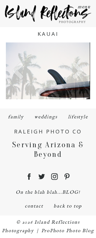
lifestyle (78, 117)
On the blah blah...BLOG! (48, 192)
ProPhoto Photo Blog (67, 231)
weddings (45, 117)
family (16, 117)
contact (34, 206)
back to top (68, 206)
